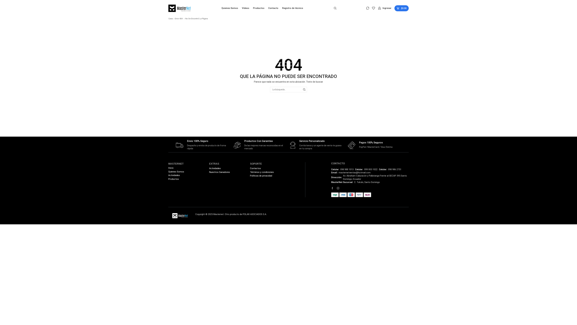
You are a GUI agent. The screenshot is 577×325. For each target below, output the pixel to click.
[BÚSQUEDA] (304, 89)
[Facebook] (332, 188)
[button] (335, 8)
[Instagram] (338, 188)
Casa (170, 18)
